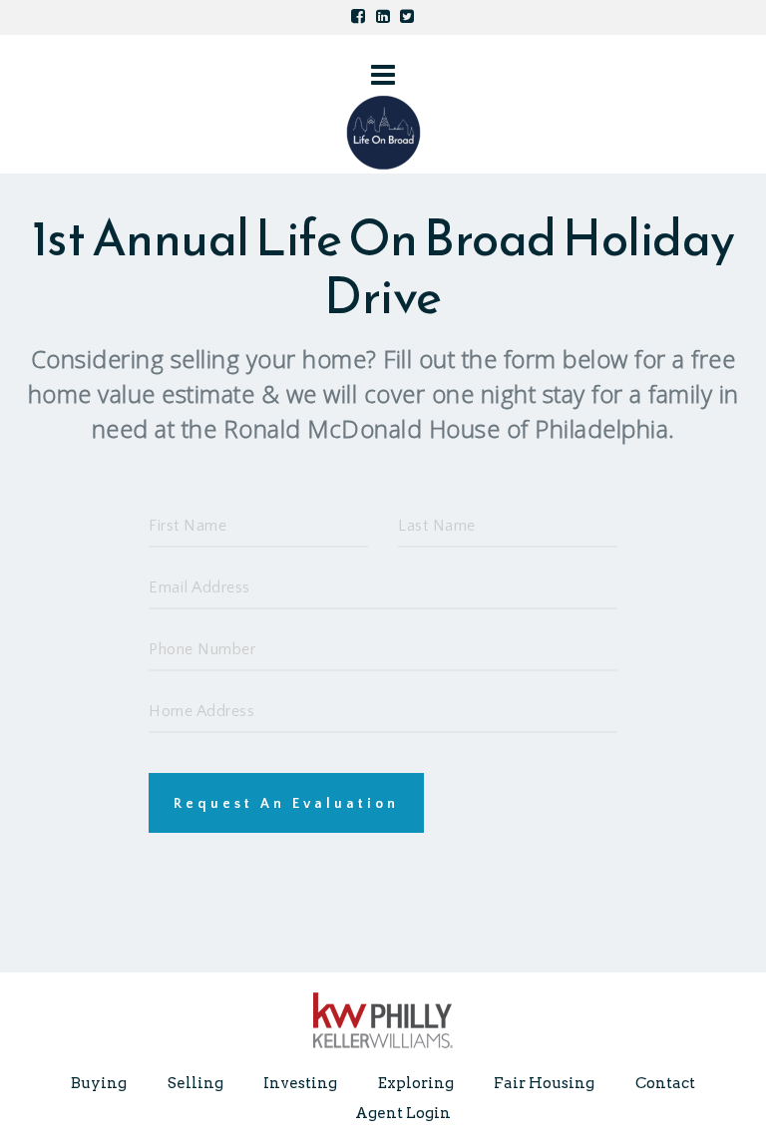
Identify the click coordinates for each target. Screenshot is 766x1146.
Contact (665, 1083)
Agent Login (403, 1113)
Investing (300, 1083)
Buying (99, 1083)
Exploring (416, 1083)
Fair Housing (544, 1083)
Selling (195, 1083)
